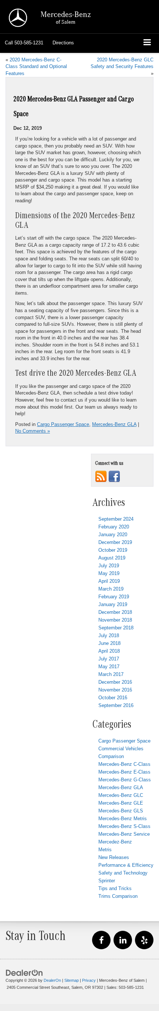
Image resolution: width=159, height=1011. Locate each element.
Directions (63, 42)
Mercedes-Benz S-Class (124, 826)
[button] (24, 43)
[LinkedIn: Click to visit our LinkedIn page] (123, 940)
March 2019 (111, 589)
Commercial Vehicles (120, 748)
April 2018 (109, 651)
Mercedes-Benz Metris (122, 818)
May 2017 (108, 666)
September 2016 (115, 705)
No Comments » (32, 431)
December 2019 (115, 542)
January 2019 (112, 604)
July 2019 (108, 565)
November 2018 (115, 620)
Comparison (111, 756)
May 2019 (108, 573)
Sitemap (71, 980)
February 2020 (113, 527)
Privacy (89, 980)
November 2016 (115, 690)
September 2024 (115, 519)
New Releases (113, 857)
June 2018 (109, 643)
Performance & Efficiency (125, 865)
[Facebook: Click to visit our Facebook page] (101, 940)
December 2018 (115, 612)
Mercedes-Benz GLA (114, 424)
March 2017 (111, 674)
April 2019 (109, 581)
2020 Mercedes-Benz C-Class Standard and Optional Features (36, 66)
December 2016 (115, 682)
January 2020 (112, 534)
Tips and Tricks (115, 888)
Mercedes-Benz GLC (120, 795)
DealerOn (52, 980)
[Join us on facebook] (114, 476)
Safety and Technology (123, 873)
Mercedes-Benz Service (124, 834)
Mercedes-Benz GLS (120, 811)
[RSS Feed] (101, 476)
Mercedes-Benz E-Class (124, 772)
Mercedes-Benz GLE (120, 803)
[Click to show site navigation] (147, 43)
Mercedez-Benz (115, 842)
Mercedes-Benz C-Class (124, 764)
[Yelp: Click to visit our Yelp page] (144, 940)
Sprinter (106, 880)
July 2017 (108, 659)
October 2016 (112, 697)
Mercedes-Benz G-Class (124, 779)
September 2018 (115, 627)
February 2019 (113, 596)
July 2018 (108, 635)
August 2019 (111, 558)
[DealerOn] (24, 973)
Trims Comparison (118, 896)
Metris (105, 849)
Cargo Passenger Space (63, 424)
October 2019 (112, 550)
